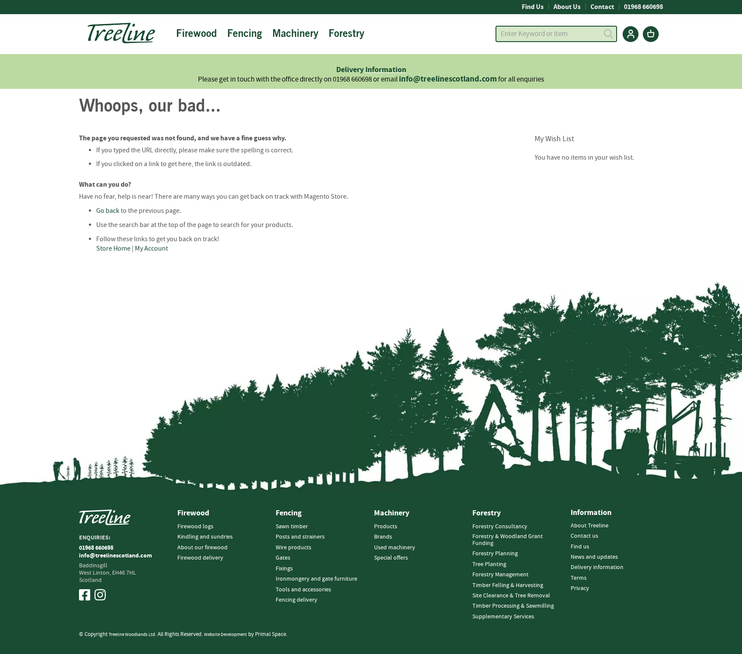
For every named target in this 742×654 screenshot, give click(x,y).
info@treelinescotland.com (448, 79)
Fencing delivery (296, 600)
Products (385, 526)
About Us (567, 7)
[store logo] (121, 33)
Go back (107, 210)
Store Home (113, 248)
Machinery (391, 513)
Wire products (293, 547)
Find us (580, 547)
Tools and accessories (303, 589)
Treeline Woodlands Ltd (132, 634)
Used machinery (394, 547)
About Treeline (589, 526)
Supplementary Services (503, 617)
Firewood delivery (200, 558)
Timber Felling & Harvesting (507, 585)
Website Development (225, 634)
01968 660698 (643, 7)
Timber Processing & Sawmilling (513, 606)
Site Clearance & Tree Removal (511, 596)
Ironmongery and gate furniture (316, 579)
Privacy (580, 588)
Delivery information (597, 567)
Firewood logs (195, 526)
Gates (283, 558)
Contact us (584, 536)
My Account (151, 248)
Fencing (289, 513)
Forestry (486, 513)
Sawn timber (292, 526)
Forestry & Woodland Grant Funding (507, 540)
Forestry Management (500, 574)
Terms (579, 578)
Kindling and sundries (205, 537)
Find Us (533, 7)
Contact (602, 7)
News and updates (594, 557)
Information (385, 69)
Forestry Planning (495, 553)
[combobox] (556, 34)
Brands (383, 537)
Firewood (193, 513)
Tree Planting (489, 564)
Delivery (350, 69)
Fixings (284, 568)
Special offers (391, 558)
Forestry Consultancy (499, 526)
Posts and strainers (300, 537)
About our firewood (202, 547)
